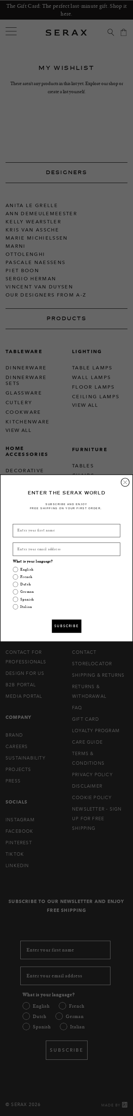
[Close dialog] (125, 482)
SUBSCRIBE (66, 626)
